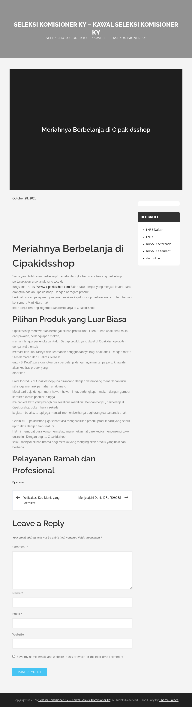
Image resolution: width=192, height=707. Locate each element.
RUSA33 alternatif (158, 251)
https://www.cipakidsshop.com (49, 287)
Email (17, 614)
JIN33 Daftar (154, 230)
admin (20, 482)
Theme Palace (168, 700)
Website (18, 634)
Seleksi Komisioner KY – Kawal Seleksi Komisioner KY (74, 700)
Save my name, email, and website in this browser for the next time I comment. (70, 656)
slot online (153, 258)
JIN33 (149, 237)
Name (17, 593)
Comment (20, 547)
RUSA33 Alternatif (158, 244)
